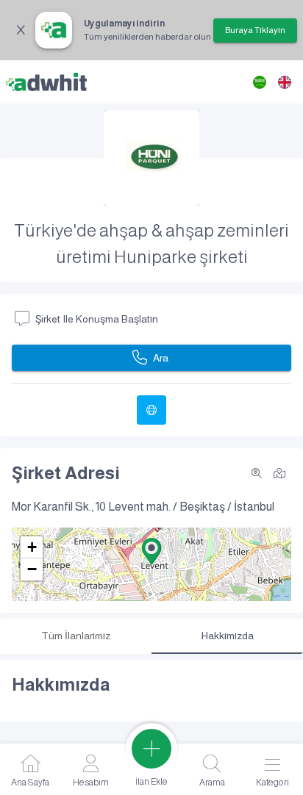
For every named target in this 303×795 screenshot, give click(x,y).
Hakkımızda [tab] (228, 635)
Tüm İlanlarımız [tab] (75, 635)
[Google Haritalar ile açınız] (279, 472)
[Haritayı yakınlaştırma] (257, 473)
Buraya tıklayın (255, 30)
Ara (160, 358)
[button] (151, 551)
